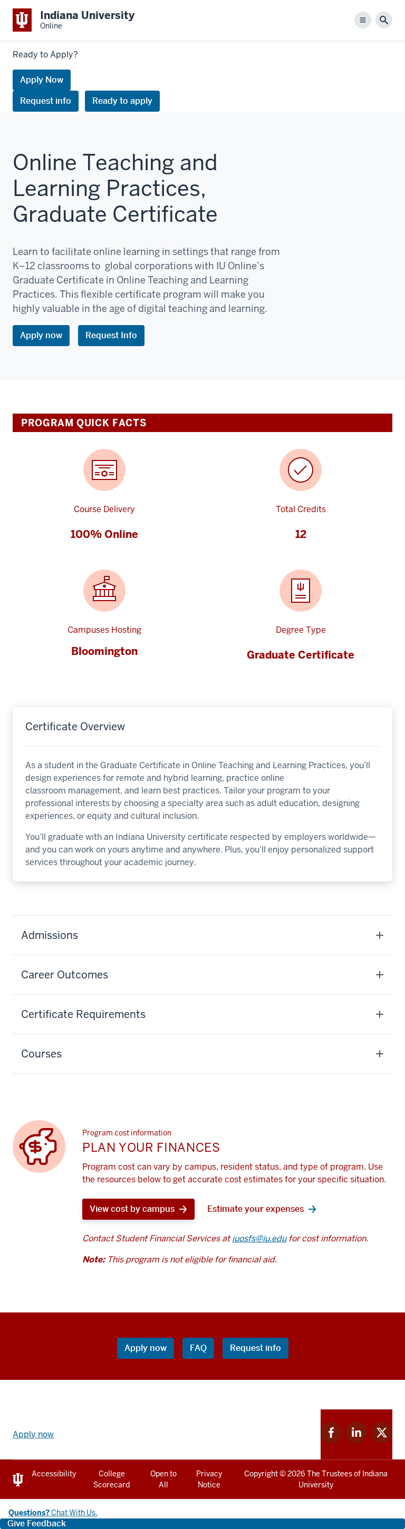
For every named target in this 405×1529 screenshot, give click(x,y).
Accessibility (54, 1473)
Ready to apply (122, 100)
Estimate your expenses (255, 1208)
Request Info (111, 335)
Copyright (261, 1473)
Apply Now (41, 79)
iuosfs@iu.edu (259, 1238)
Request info (45, 100)
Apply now (41, 335)
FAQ (198, 1348)
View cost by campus (132, 1208)
